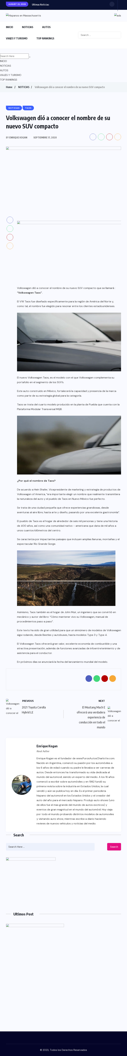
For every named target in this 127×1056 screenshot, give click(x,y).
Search (114, 846)
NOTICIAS (27, 27)
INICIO (9, 27)
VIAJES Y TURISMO (16, 38)
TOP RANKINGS (45, 38)
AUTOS (46, 27)
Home (9, 87)
